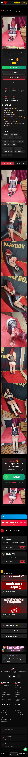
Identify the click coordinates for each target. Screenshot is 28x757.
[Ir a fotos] (10, 754)
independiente (14, 100)
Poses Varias (6, 144)
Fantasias (18, 137)
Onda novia (20, 141)
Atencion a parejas (8, 148)
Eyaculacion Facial (19, 151)
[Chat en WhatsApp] (25, 749)
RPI (7, 537)
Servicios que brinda (11, 631)
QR (14, 82)
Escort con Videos (6, 694)
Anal (10, 154)
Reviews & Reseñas (5, 710)
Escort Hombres (5, 687)
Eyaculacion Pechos (8, 137)
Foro (3, 696)
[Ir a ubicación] (14, 754)
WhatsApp (15, 67)
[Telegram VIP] (14, 676)
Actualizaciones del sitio (6, 719)
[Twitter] (9, 676)
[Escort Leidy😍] (14, 187)
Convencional (14, 134)
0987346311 (8, 731)
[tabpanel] (14, 312)
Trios (5, 154)
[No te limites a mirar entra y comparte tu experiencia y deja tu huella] (14, 648)
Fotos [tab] (8, 163)
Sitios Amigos (4, 721)
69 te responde (4, 714)
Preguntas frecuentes (5, 717)
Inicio (3, 10)
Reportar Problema (11, 636)
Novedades (4, 692)
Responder (22, 547)
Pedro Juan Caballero (19, 714)
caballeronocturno (10, 553)
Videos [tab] (21, 163)
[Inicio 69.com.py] (5, 2)
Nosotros (18, 694)
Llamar (14, 72)
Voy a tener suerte (20, 690)
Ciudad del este (14, 77)
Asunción (17, 707)
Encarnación (17, 710)
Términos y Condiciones (6, 707)
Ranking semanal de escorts (20, 700)
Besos (14, 144)
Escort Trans (5, 690)
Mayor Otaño (17, 717)
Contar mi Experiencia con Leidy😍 (15, 523)
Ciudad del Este (18, 712)
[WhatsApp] (18, 676)
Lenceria (5, 141)
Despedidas (18, 148)
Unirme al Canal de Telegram (15, 517)
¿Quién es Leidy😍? (11, 625)
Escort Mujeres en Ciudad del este (8, 11)
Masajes (12, 141)
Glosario (18, 696)
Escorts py (13, 482)
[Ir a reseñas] (17, 754)
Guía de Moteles (19, 687)
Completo (6, 134)
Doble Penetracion (8, 151)
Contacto (18, 692)
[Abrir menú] (2, 2)
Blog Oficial (3, 712)
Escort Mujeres (9, 10)
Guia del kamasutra (6, 699)
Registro (18, 685)
